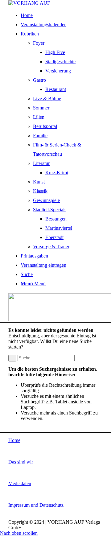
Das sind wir (20, 461)
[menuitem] (59, 15)
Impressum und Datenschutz (36, 505)
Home (14, 440)
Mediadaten (19, 483)
